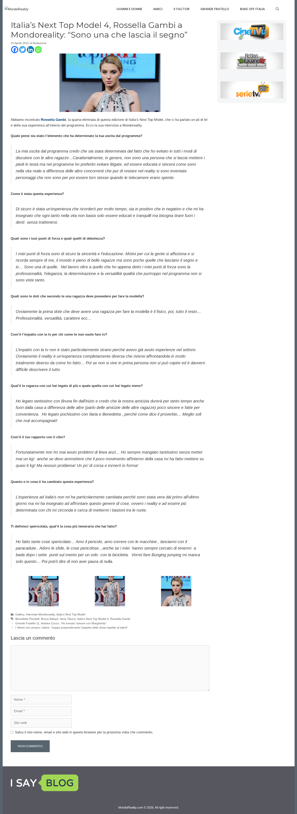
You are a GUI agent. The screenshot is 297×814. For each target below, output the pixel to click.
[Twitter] (22, 49)
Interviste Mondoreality (40, 614)
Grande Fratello (214, 9)
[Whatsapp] (38, 49)
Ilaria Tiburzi (68, 618)
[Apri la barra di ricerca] (277, 9)
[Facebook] (14, 49)
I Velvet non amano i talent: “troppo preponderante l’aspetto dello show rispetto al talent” (71, 627)
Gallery (19, 614)
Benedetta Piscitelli (27, 618)
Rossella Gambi (53, 120)
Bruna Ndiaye (49, 618)
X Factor (181, 9)
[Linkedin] (30, 49)
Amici (157, 9)
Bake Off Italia (252, 9)
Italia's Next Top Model (70, 614)
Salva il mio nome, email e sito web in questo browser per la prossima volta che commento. (84, 732)
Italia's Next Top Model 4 (92, 618)
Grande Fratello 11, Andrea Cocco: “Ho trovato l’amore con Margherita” (60, 623)
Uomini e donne (129, 9)
